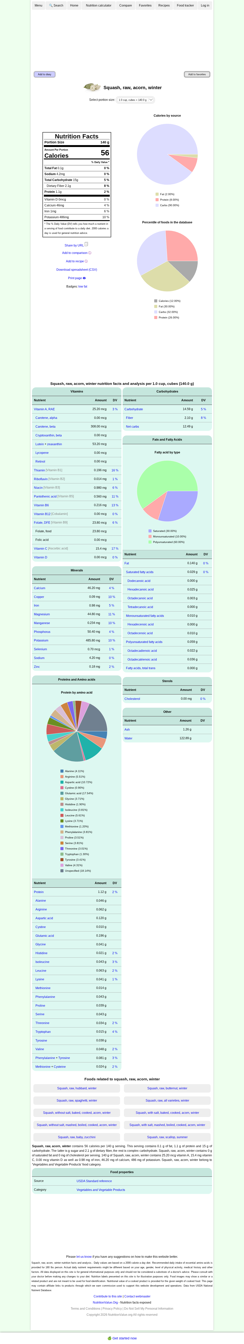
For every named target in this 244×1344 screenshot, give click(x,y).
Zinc (37, 666)
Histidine (41, 953)
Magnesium (42, 614)
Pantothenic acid (45, 496)
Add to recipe (75, 261)
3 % (115, 409)
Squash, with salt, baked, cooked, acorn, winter (167, 1112)
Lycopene (42, 452)
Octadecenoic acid (140, 633)
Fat (126, 563)
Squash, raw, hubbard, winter (76, 1088)
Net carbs (132, 426)
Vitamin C (40, 548)
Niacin (38, 487)
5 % (111, 605)
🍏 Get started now (122, 1338)
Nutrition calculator (98, 5)
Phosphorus (42, 631)
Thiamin (39, 470)
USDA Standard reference (94, 1181)
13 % (115, 505)
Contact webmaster (137, 1296)
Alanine (40, 900)
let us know (84, 1256)
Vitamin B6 (41, 505)
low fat (82, 286)
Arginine (41, 909)
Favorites (145, 5)
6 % (115, 487)
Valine (39, 1049)
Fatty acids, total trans (140, 668)
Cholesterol (132, 698)
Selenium (40, 649)
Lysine (39, 979)
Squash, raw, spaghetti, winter (77, 1100)
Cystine (40, 927)
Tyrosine (41, 1040)
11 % (115, 496)
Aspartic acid (44, 918)
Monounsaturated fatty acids (145, 615)
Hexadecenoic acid (141, 624)
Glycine (40, 944)
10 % (111, 596)
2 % (111, 666)
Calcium (39, 588)
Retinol (40, 461)
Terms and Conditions (85, 1308)
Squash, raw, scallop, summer (167, 1137)
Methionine (43, 988)
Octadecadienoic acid (142, 650)
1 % (115, 479)
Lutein (39, 444)
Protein (39, 891)
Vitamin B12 (42, 513)
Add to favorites (197, 74)
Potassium (41, 640)
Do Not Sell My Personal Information (148, 1308)
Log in (205, 5)
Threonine (42, 1023)
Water (128, 738)
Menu (38, 5)
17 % (115, 548)
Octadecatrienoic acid (142, 659)
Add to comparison (74, 252)
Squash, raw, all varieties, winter (167, 1100)
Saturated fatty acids (139, 572)
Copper (39, 596)
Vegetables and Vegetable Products (101, 1189)
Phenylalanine (45, 996)
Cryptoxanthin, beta (48, 435)
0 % (115, 513)
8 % (203, 417)
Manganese (42, 623)
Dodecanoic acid (139, 580)
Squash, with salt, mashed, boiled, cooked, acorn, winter (167, 1125)
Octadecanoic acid (140, 598)
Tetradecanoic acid (140, 607)
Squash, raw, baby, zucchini (77, 1137)
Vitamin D (40, 557)
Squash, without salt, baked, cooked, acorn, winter (77, 1112)
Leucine (40, 970)
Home (74, 5)
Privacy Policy (112, 1308)
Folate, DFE (42, 522)
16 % (115, 470)
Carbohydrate (133, 409)
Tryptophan (43, 1031)
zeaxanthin (54, 444)
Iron (36, 605)
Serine (39, 1014)
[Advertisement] (122, 38)
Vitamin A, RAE (44, 409)
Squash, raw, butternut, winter (167, 1088)
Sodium (39, 658)
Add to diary (44, 74)
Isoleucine (42, 962)
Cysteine (60, 1066)
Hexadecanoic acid (141, 589)
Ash (127, 729)
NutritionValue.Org (105, 1302)
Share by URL (74, 245)
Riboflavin (41, 479)
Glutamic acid (44, 935)
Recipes (164, 5)
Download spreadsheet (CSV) (76, 269)
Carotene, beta (45, 426)
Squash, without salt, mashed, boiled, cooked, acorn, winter (77, 1125)
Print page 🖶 (77, 278)
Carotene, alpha (46, 417)
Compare (125, 5)
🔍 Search (56, 5)
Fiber (129, 417)
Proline (40, 1005)
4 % (111, 588)
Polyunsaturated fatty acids (144, 642)
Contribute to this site (108, 1296)
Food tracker (185, 5)
